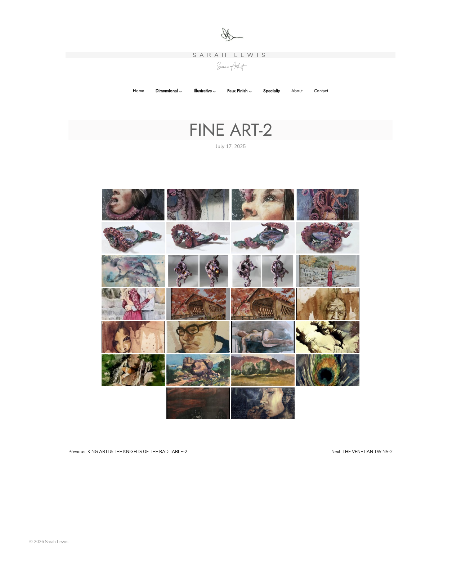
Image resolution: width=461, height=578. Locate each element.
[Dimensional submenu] (180, 91)
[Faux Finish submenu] (250, 91)
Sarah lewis (230, 55)
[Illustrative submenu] (214, 91)
